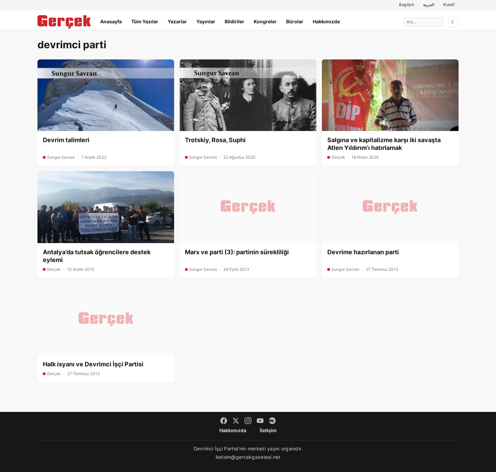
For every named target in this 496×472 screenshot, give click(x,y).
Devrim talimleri (66, 139)
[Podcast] (272, 420)
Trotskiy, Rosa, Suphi (215, 139)
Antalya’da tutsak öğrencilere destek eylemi (96, 255)
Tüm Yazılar (144, 21)
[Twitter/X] (235, 420)
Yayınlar (205, 21)
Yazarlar (177, 21)
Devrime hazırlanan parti (363, 252)
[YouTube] (260, 420)
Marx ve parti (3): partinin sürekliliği (237, 252)
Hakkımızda (326, 21)
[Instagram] (248, 420)
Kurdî (448, 4)
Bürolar (294, 21)
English (406, 4)
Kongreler (265, 21)
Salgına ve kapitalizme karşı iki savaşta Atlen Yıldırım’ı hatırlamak (384, 143)
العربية (428, 4)
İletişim (268, 430)
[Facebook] (223, 420)
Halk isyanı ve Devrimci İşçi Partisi (93, 364)
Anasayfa (111, 21)
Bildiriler (234, 21)
